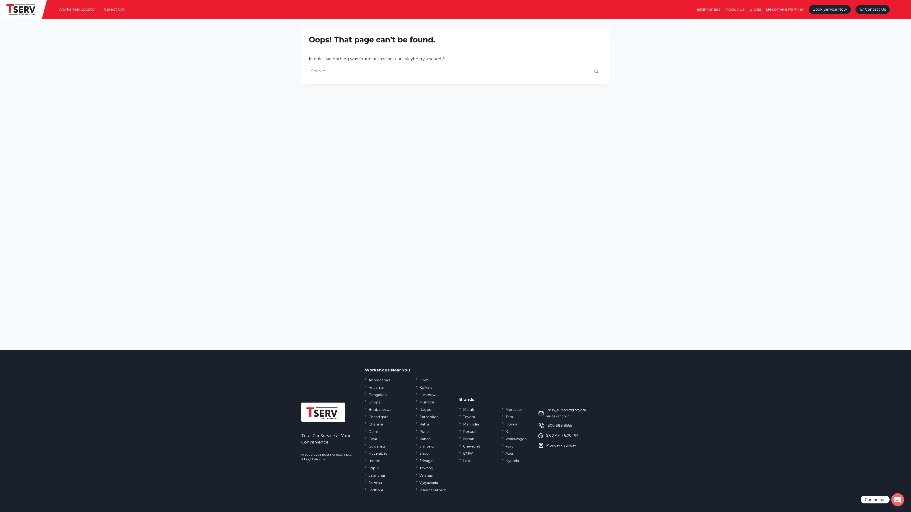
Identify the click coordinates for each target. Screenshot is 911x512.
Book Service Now (830, 9)
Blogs (755, 9)
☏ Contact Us (872, 9)
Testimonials (707, 9)
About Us (735, 9)
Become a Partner (785, 9)
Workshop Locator (77, 9)
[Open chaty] (897, 499)
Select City (114, 9)
